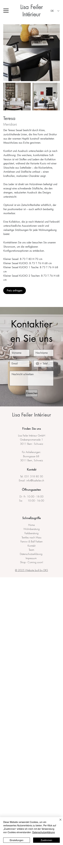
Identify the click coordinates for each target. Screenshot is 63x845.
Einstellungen (16, 840)
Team (31, 549)
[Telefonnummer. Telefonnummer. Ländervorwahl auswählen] (39, 364)
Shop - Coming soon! (31, 562)
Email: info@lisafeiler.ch (31, 480)
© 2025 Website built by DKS (31, 570)
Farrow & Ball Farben (32, 541)
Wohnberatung (31, 529)
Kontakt (31, 469)
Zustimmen (46, 840)
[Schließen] (58, 822)
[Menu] (6, 10)
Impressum (31, 558)
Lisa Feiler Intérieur (31, 10)
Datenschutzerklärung (31, 554)
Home (31, 525)
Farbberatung (31, 533)
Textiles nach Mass (31, 537)
